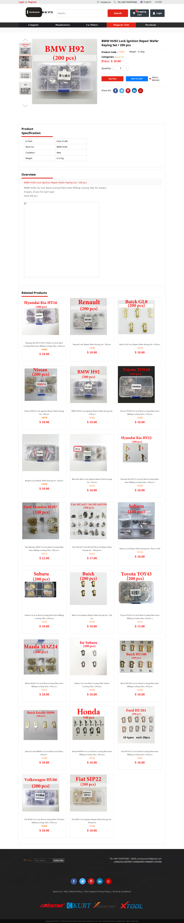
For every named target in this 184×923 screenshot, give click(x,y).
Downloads (150, 25)
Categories (33, 25)
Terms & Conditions (121, 891)
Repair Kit (119, 57)
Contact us (106, 2)
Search (118, 13)
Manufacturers (62, 25)
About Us (57, 891)
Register (32, 2)
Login (21, 2)
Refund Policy (75, 891)
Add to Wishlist (155, 79)
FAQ (66, 891)
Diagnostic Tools (121, 25)
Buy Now (112, 79)
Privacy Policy (104, 891)
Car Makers (92, 25)
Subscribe (58, 860)
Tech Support (90, 891)
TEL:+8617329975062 (127, 2)
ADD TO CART (137, 79)
